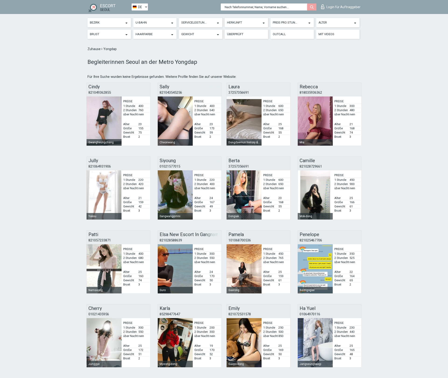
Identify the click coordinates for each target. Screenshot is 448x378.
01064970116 (310, 314)
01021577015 (170, 166)
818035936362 (311, 92)
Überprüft (235, 34)
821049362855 (99, 92)
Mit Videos (326, 34)
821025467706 (311, 240)
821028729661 (311, 166)
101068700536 (239, 240)
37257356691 (238, 92)
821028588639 (171, 240)
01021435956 (98, 314)
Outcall (279, 34)
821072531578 (239, 314)
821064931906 (99, 166)
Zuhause (94, 49)
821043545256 (171, 92)
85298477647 (170, 314)
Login (343, 7)
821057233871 (99, 240)
